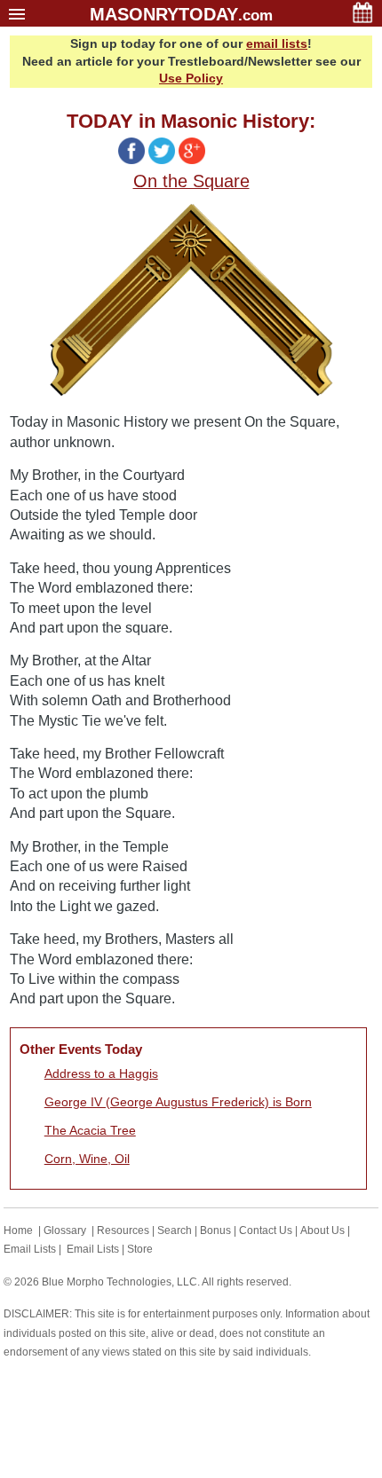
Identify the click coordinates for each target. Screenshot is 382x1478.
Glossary (65, 1230)
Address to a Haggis (101, 1073)
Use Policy (191, 78)
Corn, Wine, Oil (87, 1159)
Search (174, 1230)
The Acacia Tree (90, 1130)
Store (140, 1249)
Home (18, 1230)
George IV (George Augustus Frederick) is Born (178, 1102)
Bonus (215, 1230)
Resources (123, 1230)
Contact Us (265, 1230)
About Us (322, 1230)
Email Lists (30, 1249)
